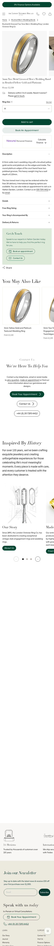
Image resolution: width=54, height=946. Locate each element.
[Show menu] (4, 14)
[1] (27, 560)
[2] (31, 560)
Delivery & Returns (10, 222)
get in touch (19, 96)
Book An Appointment (27, 130)
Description (7, 154)
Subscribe (44, 892)
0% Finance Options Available (27, 4)
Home (4, 20)
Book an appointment (23, 251)
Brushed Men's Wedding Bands (23, 20)
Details (5, 201)
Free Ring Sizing (9, 208)
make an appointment (29, 380)
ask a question (13, 380)
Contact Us (18, 258)
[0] (23, 560)
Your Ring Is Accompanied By (15, 215)
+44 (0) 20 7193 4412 (18, 924)
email (7, 192)
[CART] (50, 14)
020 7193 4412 (42, 189)
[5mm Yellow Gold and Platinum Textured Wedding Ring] (20, 306)
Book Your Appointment (23, 917)
